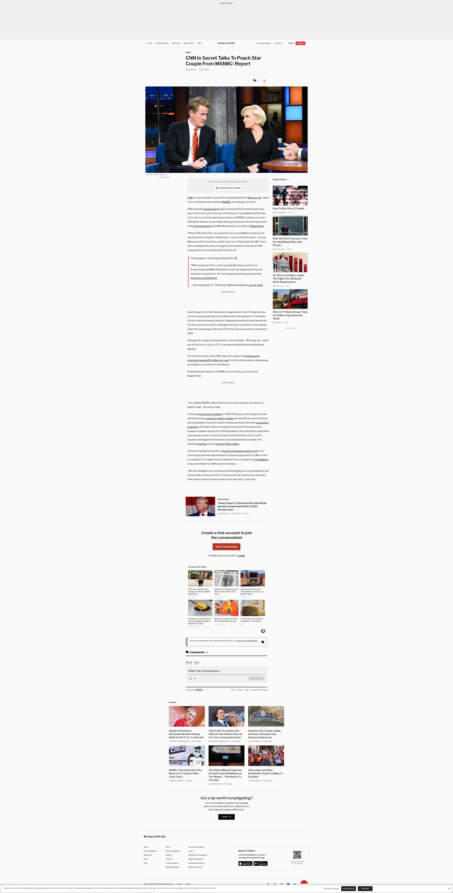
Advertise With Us (173, 851)
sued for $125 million (227, 443)
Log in (241, 555)
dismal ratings (211, 209)
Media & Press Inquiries (197, 855)
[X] (275, 884)
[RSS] (294, 884)
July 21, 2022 (256, 285)
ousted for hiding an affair (219, 418)
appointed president (210, 414)
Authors (169, 855)
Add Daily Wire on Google (230, 188)
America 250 (189, 43)
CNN (190, 197)
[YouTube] (288, 884)
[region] (226, 889)
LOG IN (290, 43)
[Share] (264, 81)
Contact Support (172, 863)
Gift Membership (172, 867)
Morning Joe (254, 197)
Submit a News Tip (195, 867)
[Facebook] (268, 884)
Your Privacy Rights (196, 847)
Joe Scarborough (202, 226)
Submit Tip (226, 817)
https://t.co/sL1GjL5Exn (203, 278)
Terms (179, 884)
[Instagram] (281, 884)
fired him (202, 443)
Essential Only (348, 888)
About (168, 847)
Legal (190, 851)
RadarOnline (257, 226)
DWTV (199, 43)
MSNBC (227, 202)
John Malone (261, 459)
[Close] (449, 888)
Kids (145, 863)
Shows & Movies (162, 43)
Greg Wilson (191, 70)
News (150, 43)
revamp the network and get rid (239, 451)
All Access (176, 43)
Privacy (188, 884)
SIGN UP (300, 43)
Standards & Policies (196, 863)
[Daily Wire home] (226, 43)
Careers (169, 859)
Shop (146, 859)
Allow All (365, 888)
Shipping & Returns (195, 859)
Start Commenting (226, 546)
